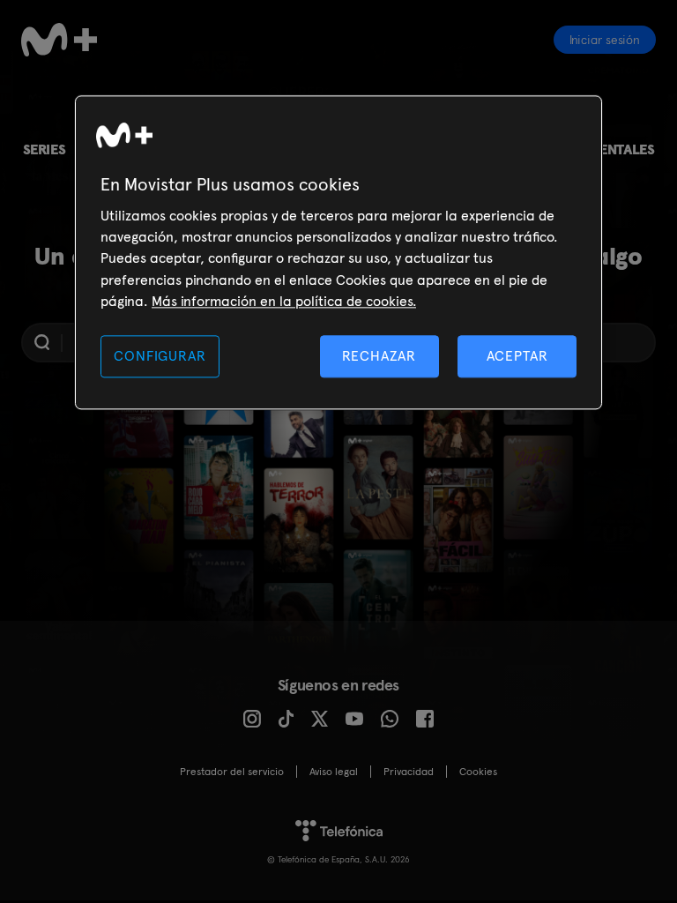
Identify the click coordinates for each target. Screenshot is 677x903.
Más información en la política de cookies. (284, 302)
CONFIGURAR (159, 355)
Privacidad (408, 771)
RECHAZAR (379, 355)
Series (44, 149)
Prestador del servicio (232, 771)
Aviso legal (333, 771)
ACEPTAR (517, 355)
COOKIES (478, 771)
